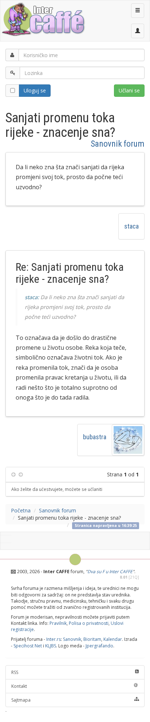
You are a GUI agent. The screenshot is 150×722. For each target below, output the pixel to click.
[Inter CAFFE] (43, 19)
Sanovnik (72, 639)
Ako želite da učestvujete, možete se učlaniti (56, 489)
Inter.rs (53, 639)
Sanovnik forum (118, 144)
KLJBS (50, 646)
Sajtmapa (21, 700)
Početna (21, 510)
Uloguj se (35, 90)
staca (131, 226)
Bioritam (92, 639)
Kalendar (112, 639)
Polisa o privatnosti (88, 623)
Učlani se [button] (129, 90)
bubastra (94, 437)
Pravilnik (58, 623)
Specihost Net (27, 646)
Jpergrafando (99, 646)
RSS (14, 672)
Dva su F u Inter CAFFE (110, 571)
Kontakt (19, 686)
